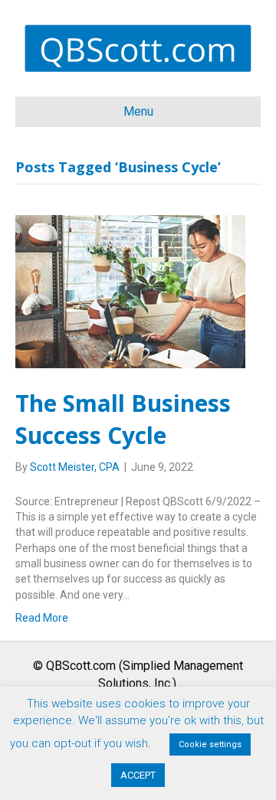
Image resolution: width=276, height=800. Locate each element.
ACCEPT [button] (138, 775)
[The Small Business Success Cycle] (130, 290)
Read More (41, 618)
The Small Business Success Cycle (123, 419)
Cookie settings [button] (210, 744)
